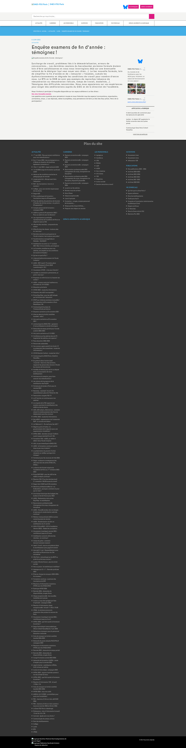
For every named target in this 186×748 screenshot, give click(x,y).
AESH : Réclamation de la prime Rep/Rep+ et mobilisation (43, 499)
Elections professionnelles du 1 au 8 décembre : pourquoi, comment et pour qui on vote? (46, 489)
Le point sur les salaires (72, 188)
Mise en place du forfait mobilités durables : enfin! (44, 315)
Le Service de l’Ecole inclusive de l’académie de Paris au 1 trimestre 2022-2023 (46, 470)
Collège (35, 724)
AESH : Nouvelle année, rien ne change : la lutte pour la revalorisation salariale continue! (46, 512)
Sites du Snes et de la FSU (136, 211)
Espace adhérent (133, 193)
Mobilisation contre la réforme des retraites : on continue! (44, 537)
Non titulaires (100, 171)
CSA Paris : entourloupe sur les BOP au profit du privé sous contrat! (45, 558)
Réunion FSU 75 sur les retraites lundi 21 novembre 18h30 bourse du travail (45, 480)
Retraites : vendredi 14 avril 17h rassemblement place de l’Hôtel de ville (45, 392)
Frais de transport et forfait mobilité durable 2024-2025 (45, 637)
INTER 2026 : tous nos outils (42, 692)
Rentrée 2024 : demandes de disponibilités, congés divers (42, 592)
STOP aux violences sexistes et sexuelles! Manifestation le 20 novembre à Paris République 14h (46, 302)
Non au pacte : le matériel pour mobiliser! (46, 567)
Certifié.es (99, 158)
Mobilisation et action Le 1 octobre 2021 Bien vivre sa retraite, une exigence (46, 245)
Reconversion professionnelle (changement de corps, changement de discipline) (45, 505)
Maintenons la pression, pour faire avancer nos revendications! (44, 378)
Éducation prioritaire (40, 287)
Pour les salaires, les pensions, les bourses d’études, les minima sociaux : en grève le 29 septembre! (46, 203)
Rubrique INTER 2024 (40, 589)
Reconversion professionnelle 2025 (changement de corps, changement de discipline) (77, 172)
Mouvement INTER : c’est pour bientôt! (45, 270)
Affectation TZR (133, 161)
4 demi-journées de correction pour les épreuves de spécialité (138, 114)
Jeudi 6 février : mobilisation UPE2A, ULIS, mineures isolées (45, 666)
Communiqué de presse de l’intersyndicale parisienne (41, 308)
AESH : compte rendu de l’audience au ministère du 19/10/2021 (45, 284)
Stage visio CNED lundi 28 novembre (45, 484)
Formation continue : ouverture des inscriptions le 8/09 (44, 580)
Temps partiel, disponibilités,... (75, 206)
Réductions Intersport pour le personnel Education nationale (46, 632)
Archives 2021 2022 (134, 180)
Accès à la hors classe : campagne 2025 (45, 670)
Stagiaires (99, 179)
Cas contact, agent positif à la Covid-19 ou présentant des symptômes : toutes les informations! (46, 348)
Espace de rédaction (41, 745)
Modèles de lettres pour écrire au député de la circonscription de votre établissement (46, 372)
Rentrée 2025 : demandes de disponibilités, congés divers (42, 654)
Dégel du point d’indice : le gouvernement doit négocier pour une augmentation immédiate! (45, 429)
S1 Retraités (132, 209)
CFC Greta (99, 174)
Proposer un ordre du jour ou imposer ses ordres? (46, 279)
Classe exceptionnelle (72, 196)
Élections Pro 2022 (134, 214)
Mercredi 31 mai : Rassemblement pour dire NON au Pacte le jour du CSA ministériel (45, 552)
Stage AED (36, 194)
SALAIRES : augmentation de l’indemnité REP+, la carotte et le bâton (46, 421)
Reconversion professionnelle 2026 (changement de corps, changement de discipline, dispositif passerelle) (77, 178)
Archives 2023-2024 (134, 174)
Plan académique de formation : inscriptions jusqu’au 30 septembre (44, 197)
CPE (97, 161)
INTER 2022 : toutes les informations (45, 290)
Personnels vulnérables (40, 344)
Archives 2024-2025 (134, 172)
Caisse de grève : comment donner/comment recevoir (41, 542)
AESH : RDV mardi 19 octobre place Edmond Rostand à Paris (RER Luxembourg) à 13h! (44, 265)
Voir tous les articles (140, 134)
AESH (98, 169)
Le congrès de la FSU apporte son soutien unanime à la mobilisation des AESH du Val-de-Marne (45, 405)
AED (97, 166)
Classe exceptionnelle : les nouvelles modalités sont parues (44, 597)
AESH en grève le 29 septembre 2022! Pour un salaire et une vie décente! (45, 214)
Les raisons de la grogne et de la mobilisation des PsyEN (43, 382)
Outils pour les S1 (133, 199)
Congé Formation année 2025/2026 (44, 658)
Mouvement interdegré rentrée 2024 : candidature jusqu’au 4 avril (45, 618)
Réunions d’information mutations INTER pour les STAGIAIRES (44, 585)
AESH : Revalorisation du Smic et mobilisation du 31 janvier (43, 523)
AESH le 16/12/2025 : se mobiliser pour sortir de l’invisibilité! (45, 695)
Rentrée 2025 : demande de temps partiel (46, 650)
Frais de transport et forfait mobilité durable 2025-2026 (45, 688)
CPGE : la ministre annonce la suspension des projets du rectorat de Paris (45, 612)
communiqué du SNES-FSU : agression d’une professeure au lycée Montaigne (45, 325)
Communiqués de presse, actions (43, 719)
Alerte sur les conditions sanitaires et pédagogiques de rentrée (45, 176)
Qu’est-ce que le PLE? (40, 256)
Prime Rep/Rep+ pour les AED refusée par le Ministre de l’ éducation (45, 296)
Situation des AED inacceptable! (43, 293)
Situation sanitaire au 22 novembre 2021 (46, 312)
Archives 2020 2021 (134, 182)
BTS (34, 729)
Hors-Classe (69, 193)
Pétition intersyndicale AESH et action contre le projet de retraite (45, 518)
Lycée (35, 727)
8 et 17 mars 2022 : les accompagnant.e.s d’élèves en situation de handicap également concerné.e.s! (46, 162)
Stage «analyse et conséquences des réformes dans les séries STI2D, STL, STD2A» (45, 463)
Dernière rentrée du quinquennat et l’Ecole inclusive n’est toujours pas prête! (46, 235)
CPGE (35, 732)
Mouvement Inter (133, 155)
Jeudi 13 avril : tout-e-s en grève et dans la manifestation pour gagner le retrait (46, 547)
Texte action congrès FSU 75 (42, 396)
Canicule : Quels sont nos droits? (44, 716)
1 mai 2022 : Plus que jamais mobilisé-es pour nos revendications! (46, 156)
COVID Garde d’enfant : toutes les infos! (46, 353)
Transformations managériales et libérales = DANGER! (43, 240)
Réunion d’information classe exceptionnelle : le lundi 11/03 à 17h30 (45, 607)
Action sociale (100, 182)
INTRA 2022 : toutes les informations (45, 417)
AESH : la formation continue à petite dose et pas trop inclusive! (45, 447)
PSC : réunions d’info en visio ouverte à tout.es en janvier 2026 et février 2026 (45, 705)
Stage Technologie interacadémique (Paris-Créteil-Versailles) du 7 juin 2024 (45, 628)
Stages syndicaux (133, 206)
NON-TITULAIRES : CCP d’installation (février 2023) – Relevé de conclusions (45, 527)
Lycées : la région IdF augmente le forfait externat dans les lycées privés (138, 121)
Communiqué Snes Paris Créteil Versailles (137, 129)
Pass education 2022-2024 (41, 341)
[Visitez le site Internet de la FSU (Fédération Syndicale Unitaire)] (45, 743)
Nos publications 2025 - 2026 (137, 169)
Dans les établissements (41, 721)
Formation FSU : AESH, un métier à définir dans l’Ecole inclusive (44, 440)
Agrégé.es (99, 155)
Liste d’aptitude (70, 199)
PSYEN (98, 163)
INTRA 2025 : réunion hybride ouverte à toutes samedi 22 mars (46, 674)
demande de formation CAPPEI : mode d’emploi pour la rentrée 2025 (45, 662)
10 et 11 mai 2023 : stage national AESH (46, 167)
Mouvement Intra (133, 158)
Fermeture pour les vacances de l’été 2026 (46, 458)
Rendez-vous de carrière (72, 191)
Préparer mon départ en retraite (75, 209)
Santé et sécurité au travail (104, 184)
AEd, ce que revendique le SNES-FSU (45, 444)
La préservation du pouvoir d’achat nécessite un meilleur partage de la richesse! (44, 453)
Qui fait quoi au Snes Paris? (137, 191)
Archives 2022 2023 (134, 177)
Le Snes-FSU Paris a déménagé (43, 709)
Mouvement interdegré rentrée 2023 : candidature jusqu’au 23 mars (45, 532)
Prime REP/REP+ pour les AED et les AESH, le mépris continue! (44, 476)
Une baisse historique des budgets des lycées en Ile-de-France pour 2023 (45, 495)
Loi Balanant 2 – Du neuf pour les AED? (45, 424)
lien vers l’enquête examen (41, 94)
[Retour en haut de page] (8, 740)
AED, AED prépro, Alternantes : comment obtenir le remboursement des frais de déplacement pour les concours (46, 412)
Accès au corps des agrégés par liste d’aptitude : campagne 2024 (44, 602)
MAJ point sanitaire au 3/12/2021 (44, 333)
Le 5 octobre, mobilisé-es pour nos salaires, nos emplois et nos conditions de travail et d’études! (45, 251)
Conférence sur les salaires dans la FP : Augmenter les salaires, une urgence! (45, 337)
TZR (97, 176)
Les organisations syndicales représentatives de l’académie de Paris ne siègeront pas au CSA (46, 220)
